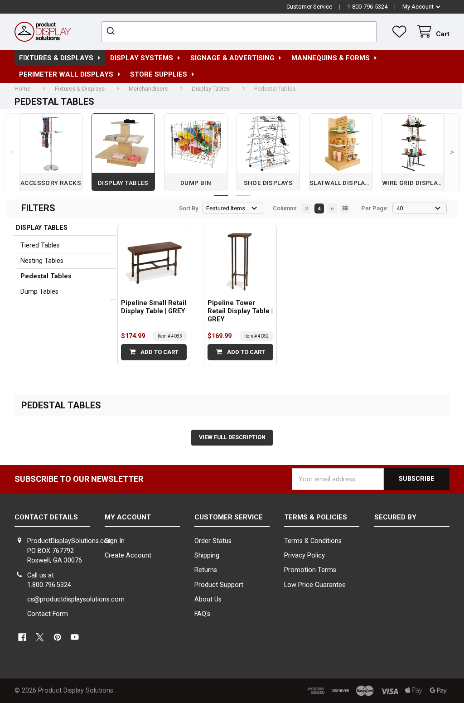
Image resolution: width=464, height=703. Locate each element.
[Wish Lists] (401, 32)
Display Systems (141, 58)
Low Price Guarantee (315, 585)
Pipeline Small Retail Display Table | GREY (153, 307)
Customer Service (309, 6)
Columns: (285, 208)
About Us (208, 599)
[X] (39, 637)
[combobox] (239, 31)
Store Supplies (158, 74)
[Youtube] (75, 637)
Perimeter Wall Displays (66, 74)
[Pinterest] (57, 637)
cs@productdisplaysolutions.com (76, 599)
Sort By (188, 208)
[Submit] (111, 32)
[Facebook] (21, 637)
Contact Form (47, 614)
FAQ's (202, 614)
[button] (412, 552)
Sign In (115, 541)
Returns (205, 570)
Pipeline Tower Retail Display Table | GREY (240, 311)
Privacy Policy (304, 555)
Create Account (128, 555)
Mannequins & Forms (330, 58)
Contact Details (46, 517)
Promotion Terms (310, 570)
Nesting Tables (41, 261)
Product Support (218, 585)
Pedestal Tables (46, 276)
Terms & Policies (315, 517)
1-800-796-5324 (367, 6)
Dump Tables (39, 292)
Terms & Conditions (313, 541)
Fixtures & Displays (56, 58)
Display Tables (42, 228)
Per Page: (374, 208)
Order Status (213, 541)
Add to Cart (159, 352)
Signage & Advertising (232, 58)
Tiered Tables (40, 245)
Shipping (206, 555)
